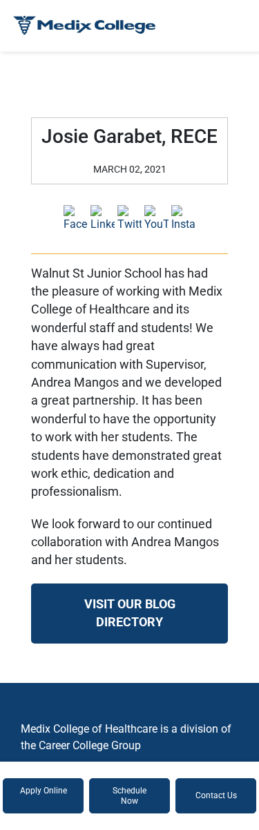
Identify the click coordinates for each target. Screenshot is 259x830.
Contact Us (216, 795)
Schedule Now (129, 795)
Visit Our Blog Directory (129, 613)
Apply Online (43, 790)
